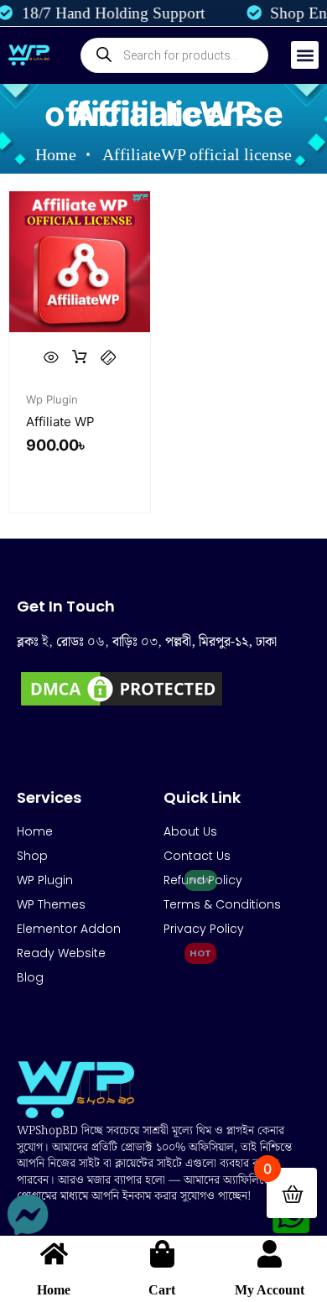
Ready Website (61, 953)
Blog (30, 977)
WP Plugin (45, 880)
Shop (32, 855)
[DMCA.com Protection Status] (121, 704)
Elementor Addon (69, 928)
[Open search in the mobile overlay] (174, 55)
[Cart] (162, 1254)
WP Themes (51, 904)
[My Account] (269, 1254)
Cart (161, 1290)
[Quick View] (51, 357)
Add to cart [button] (79, 357)
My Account (269, 1290)
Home (53, 1290)
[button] (305, 55)
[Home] (54, 1254)
